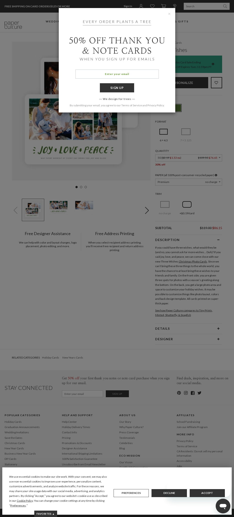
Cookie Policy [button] (25, 500)
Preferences (131, 493)
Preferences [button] (18, 505)
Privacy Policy (155, 105)
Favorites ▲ (46, 513)
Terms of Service (131, 105)
